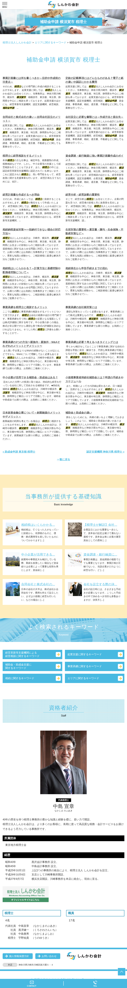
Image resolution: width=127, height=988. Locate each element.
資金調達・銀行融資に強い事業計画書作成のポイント (94, 157)
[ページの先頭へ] (121, 971)
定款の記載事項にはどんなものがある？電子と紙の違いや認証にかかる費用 (94, 80)
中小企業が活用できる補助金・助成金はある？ (30, 377)
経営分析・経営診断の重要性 (83, 194)
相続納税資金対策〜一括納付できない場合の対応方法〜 (32, 231)
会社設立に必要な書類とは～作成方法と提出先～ (94, 117)
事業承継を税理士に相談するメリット (25, 307)
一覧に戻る (63, 459)
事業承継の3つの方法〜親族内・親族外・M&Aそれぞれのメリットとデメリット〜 (31, 344)
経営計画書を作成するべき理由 (21, 194)
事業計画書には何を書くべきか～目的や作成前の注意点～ (32, 80)
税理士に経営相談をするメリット (22, 155)
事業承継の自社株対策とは (81, 307)
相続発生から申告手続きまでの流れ (87, 268)
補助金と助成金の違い (79, 412)
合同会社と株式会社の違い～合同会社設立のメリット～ (32, 119)
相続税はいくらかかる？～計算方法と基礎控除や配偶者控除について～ (32, 270)
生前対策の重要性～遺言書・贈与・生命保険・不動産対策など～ (94, 231)
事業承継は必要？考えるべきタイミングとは (92, 342)
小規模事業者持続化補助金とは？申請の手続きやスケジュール (94, 379)
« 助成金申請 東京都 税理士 (19, 451)
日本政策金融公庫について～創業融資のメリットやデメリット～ (32, 414)
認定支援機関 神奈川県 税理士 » (105, 451)
